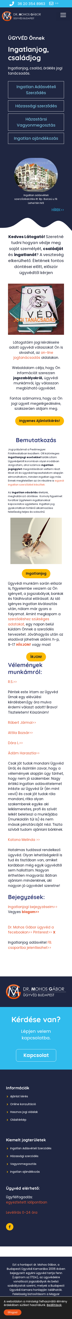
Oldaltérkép (18, 1120)
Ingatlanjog (36, 573)
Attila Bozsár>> (20, 732)
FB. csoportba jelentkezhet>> (30, 945)
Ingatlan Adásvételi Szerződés (36, 90)
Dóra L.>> (15, 743)
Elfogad (12, 1312)
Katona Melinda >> (24, 839)
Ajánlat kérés (19, 1096)
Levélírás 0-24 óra (21, 1212)
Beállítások (54, 1305)
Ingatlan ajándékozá (24, 1172)
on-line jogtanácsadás (33, 355)
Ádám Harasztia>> (24, 753)
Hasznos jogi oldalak (24, 1112)
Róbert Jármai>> (22, 722)
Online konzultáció (23, 1104)
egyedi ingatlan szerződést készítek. (36, 483)
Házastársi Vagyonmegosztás (36, 122)
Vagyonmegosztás (23, 1164)
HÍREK (56, 209)
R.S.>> (12, 681)
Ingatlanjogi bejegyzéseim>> (32, 906)
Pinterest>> (42, 932)
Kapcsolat (36, 1055)
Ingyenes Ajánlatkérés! (39, 420)
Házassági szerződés (36, 106)
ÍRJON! (36, 656)
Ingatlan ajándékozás (36, 138)
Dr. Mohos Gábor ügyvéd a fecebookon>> (31, 930)
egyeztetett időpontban (26, 1202)
